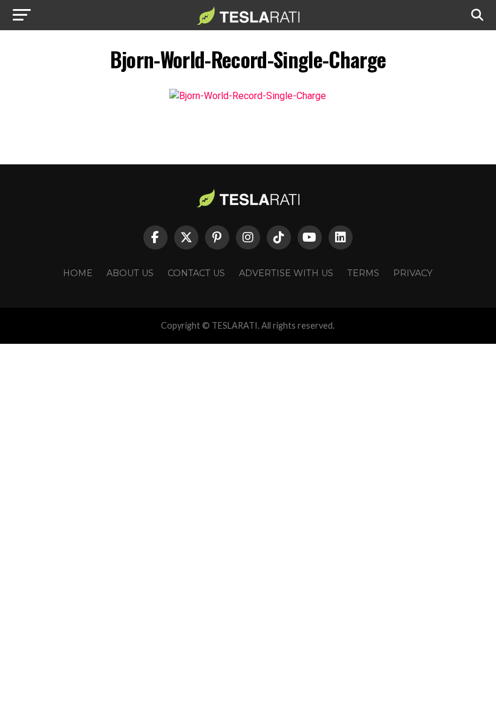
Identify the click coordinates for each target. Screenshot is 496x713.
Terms (363, 273)
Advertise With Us (286, 273)
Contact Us (196, 273)
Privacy (412, 273)
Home (78, 273)
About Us (130, 273)
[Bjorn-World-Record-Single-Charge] (247, 96)
